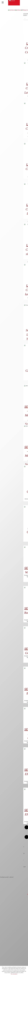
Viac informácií (14, 974)
